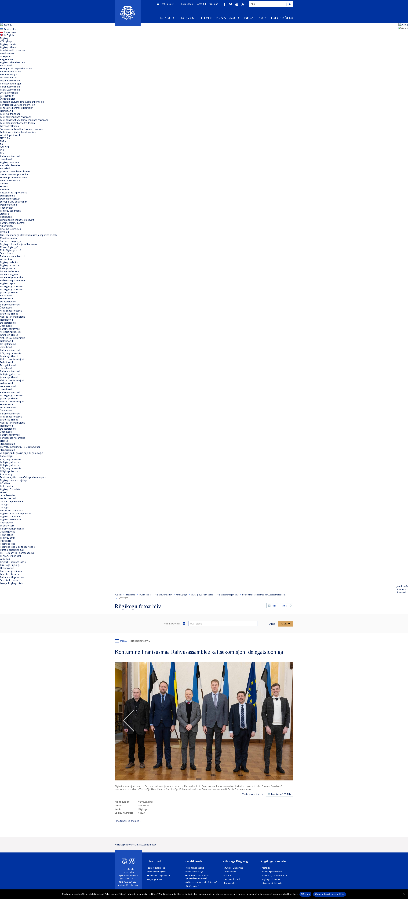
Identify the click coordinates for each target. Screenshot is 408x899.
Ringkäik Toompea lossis (13, 561)
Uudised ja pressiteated (12, 501)
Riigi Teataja (191, 886)
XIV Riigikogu (181, 594)
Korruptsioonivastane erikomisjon (17, 104)
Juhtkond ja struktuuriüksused (15, 171)
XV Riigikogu (6, 41)
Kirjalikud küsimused (10, 228)
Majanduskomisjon (10, 80)
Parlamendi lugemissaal (12, 528)
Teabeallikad (6, 534)
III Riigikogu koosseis (11, 465)
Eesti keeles (166, 3)
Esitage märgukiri (9, 274)
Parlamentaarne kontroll (12, 222)
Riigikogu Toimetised (11, 519)
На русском (10, 32)
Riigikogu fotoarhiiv (10, 489)
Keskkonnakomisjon (10, 71)
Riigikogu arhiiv (7, 537)
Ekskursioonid (7, 567)
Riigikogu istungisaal (10, 555)
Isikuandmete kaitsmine (272, 883)
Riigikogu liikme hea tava (12, 62)
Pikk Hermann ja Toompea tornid (17, 552)
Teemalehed (6, 522)
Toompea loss (7, 543)
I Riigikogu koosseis (10, 471)
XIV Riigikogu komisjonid (202, 594)
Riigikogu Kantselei (9, 162)
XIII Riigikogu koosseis (11, 289)
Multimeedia (6, 486)
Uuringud (4, 504)
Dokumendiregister (10, 198)
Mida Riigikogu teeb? (10, 250)
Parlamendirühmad (10, 156)
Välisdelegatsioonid (10, 135)
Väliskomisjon (7, 95)
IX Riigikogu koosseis (11, 374)
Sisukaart (213, 3)
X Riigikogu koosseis (10, 353)
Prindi (284, 606)
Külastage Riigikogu (10, 564)
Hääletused (6, 216)
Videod (3, 492)
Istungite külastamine (233, 867)
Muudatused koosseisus (12, 50)
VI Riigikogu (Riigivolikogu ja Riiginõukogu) (21, 452)
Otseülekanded (7, 495)
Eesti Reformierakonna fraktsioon (17, 122)
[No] (404, 894)
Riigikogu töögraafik (10, 210)
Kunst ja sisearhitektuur (12, 549)
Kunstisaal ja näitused (11, 571)
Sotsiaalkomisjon (9, 92)
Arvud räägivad (7, 53)
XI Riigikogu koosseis (11, 331)
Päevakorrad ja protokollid (13, 192)
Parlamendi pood (232, 879)
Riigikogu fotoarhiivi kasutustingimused (136, 844)
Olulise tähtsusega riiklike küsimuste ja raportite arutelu (28, 234)
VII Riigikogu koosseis (11, 416)
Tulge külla (281, 18)
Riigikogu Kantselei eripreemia (15, 513)
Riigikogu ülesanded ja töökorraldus (18, 244)
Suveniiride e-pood (9, 580)
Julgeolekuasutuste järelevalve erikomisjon (22, 101)
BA (1, 144)
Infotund (4, 231)
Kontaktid (201, 3)
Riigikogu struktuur (9, 265)
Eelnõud (4, 186)
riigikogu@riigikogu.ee (128, 885)
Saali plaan (5, 56)
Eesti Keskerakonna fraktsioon (15, 116)
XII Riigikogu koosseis (11, 310)
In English (9, 35)
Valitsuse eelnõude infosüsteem (200, 882)
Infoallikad (255, 18)
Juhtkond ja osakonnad (272, 871)
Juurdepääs (187, 3)
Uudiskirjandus (7, 531)
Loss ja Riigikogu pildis (11, 583)
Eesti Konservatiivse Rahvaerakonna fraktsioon (24, 119)
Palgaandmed (7, 59)
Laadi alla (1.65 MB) (281, 794)
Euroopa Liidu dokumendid (14, 201)
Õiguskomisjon (7, 98)
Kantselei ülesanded (10, 165)
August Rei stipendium (11, 510)
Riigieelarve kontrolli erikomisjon (16, 107)
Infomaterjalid (7, 525)
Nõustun (305, 894)
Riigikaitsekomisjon (10, 89)
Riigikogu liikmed (8, 47)
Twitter (230, 4)
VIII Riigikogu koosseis (11, 395)
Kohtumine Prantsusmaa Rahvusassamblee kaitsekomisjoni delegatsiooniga (276, 594)
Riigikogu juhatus (9, 44)
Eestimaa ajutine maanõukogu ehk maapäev (23, 477)
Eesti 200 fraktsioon (10, 113)
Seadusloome (7, 253)
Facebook (224, 4)
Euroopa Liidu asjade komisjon (16, 68)
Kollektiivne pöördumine (12, 280)
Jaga (274, 606)
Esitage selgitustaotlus (11, 277)
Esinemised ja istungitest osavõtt (17, 219)
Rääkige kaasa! (7, 268)
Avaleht (118, 594)
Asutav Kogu (6, 474)
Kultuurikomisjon (8, 74)
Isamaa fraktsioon (9, 125)
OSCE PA (4, 147)
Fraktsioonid (6, 110)
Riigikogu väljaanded (10, 516)
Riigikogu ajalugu (8, 283)
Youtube (236, 4)
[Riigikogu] (128, 13)
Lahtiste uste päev (9, 574)
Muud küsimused (9, 237)
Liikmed (4, 440)
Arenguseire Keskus (10, 180)
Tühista (271, 623)
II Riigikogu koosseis (10, 468)
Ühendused (6, 159)
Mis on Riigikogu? (9, 247)
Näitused (228, 875)
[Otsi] (290, 4)
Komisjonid (6, 65)
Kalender (4, 189)
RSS (242, 4)
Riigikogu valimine (9, 262)
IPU (2, 150)
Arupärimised (7, 225)
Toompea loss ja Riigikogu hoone (17, 546)
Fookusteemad (8, 498)
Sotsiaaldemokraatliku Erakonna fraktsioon (22, 128)
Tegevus (186, 18)
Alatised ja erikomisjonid (12, 316)
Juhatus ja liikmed (9, 292)
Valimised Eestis (193, 871)
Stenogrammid (7, 195)
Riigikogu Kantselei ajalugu (13, 480)
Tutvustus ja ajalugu (219, 18)
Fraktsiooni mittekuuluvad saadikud (18, 132)
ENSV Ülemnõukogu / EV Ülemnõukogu (20, 446)
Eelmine (129, 721)
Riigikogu (165, 18)
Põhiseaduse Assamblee (12, 437)
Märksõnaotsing (8, 204)
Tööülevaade (7, 207)
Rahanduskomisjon (10, 86)
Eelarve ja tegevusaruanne (13, 177)
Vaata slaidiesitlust (251, 794)
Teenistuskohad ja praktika (14, 174)
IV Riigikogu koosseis (11, 462)
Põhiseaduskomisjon (11, 83)
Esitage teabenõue (9, 271)
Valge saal (5, 558)
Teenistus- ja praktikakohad (274, 875)
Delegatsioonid (8, 301)
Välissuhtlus (6, 259)
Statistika (4, 213)
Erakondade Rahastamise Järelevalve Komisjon (197, 877)
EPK (2, 153)
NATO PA (5, 138)
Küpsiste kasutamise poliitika (329, 894)
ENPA (3, 141)
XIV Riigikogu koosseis (11, 286)
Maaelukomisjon (8, 77)
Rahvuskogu (6, 455)
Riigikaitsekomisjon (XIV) (227, 594)
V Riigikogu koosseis (10, 458)
